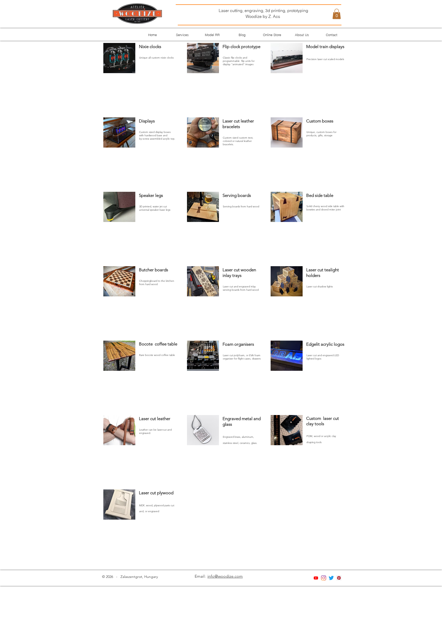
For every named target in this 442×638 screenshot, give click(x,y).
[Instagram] (323, 577)
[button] (336, 14)
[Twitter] (331, 577)
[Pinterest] (338, 577)
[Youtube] (315, 577)
